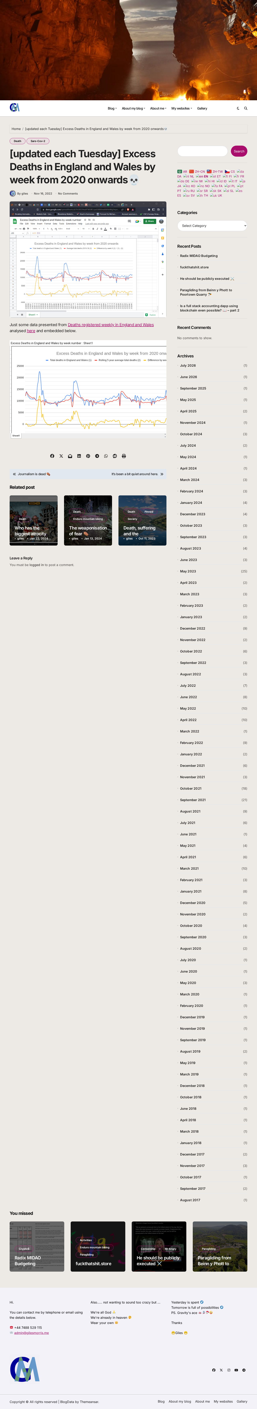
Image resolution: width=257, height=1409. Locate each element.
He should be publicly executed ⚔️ (207, 279)
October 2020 (191, 926)
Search (239, 151)
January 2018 (190, 1143)
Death (17, 141)
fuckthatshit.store (194, 267)
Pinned (149, 511)
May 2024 (188, 457)
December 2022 (192, 628)
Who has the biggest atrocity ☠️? (30, 533)
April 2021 (188, 857)
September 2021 (193, 800)
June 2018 (188, 1109)
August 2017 (190, 1200)
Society (132, 518)
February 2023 (191, 606)
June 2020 (188, 971)
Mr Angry (170, 1248)
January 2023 (191, 617)
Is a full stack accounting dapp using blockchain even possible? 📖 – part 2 (209, 308)
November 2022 (193, 640)
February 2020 (191, 1006)
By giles (22, 193)
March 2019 (189, 1074)
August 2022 (190, 674)
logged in (37, 565)
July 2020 (188, 960)
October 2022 (191, 651)
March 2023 (189, 594)
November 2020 (193, 914)
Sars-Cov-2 (38, 141)
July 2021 (187, 823)
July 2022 (188, 686)
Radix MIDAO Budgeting (199, 256)
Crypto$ (24, 1248)
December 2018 (192, 1086)
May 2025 (188, 400)
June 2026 (188, 377)
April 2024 (188, 468)
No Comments (68, 193)
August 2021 (190, 811)
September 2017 (193, 1189)
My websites (180, 108)
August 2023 (190, 548)
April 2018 (188, 1120)
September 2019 (193, 1040)
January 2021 (190, 891)
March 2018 (189, 1131)
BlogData (67, 1402)
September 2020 (193, 937)
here (31, 330)
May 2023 (188, 571)
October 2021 (190, 788)
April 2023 (188, 583)
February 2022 (191, 743)
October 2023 (191, 525)
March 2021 (189, 868)
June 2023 (188, 560)
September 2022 (193, 663)
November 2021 (192, 777)
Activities (86, 1240)
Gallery (202, 108)
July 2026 (188, 365)
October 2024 (191, 434)
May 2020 (188, 983)
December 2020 (193, 903)
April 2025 (188, 411)
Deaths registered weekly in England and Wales (111, 324)
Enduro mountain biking (88, 518)
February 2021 (191, 880)
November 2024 (193, 423)
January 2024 (191, 503)
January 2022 (191, 754)
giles (20, 538)
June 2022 (188, 697)
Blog (111, 108)
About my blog (132, 108)
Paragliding (87, 1254)
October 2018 (190, 1097)
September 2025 (193, 388)
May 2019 (188, 1063)
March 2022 (189, 731)
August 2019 (190, 1051)
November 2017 (192, 1166)
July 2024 (188, 445)
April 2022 (188, 720)
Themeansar (89, 1402)
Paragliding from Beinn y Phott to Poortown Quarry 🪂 (206, 292)
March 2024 (190, 480)
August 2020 (190, 948)
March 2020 (190, 994)
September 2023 (193, 537)
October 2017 (190, 1177)
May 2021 (188, 846)
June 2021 (188, 834)
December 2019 (192, 1017)
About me (157, 108)
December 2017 (192, 1154)
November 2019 (192, 1029)
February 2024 (191, 491)
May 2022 (188, 708)
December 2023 (192, 514)
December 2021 (192, 766)
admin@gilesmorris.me (31, 1333)
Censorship (148, 1248)
